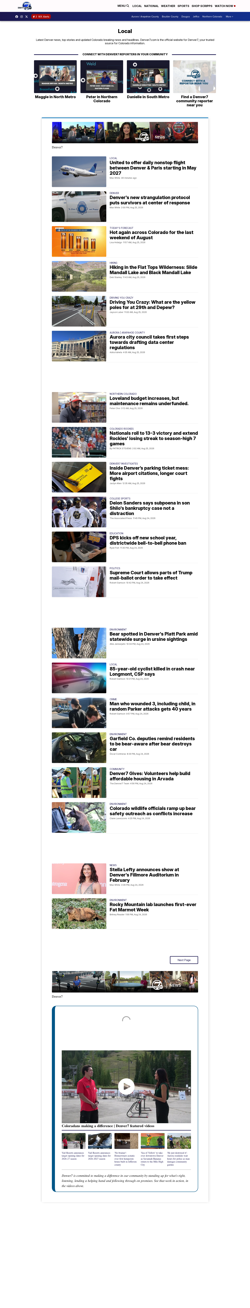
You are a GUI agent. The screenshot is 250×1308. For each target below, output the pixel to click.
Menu (122, 5)
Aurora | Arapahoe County (145, 16)
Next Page (184, 960)
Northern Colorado (212, 16)
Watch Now (224, 6)
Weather (168, 6)
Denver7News (17, 16)
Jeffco (196, 16)
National (151, 6)
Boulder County (170, 16)
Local (137, 6)
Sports (183, 6)
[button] (74, 1146)
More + (229, 16)
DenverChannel (27, 16)
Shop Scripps (202, 6)
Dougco (185, 16)
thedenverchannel (22, 16)
